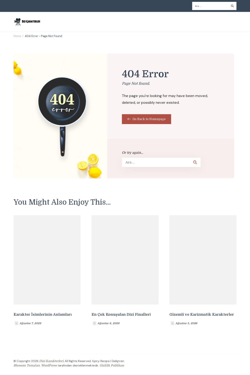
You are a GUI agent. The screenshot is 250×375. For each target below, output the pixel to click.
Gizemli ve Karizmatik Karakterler (201, 314)
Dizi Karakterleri (51, 361)
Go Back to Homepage (149, 119)
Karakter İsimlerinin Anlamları (43, 314)
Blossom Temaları (27, 365)
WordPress (49, 365)
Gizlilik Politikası (112, 365)
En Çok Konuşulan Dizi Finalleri (121, 314)
